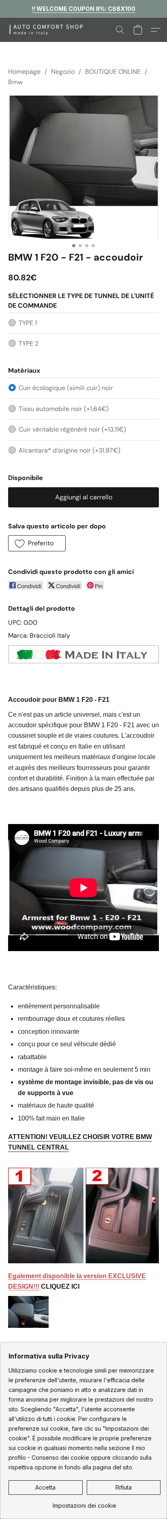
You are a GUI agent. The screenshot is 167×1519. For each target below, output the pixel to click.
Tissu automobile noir (64, 409)
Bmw (15, 82)
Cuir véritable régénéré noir (72, 429)
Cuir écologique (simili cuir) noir (66, 388)
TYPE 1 (28, 323)
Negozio (63, 71)
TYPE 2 (29, 343)
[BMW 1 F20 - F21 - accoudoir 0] (83, 167)
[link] (85, 1503)
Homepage (24, 71)
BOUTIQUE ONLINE (113, 71)
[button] (52, 30)
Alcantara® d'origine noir (69, 450)
